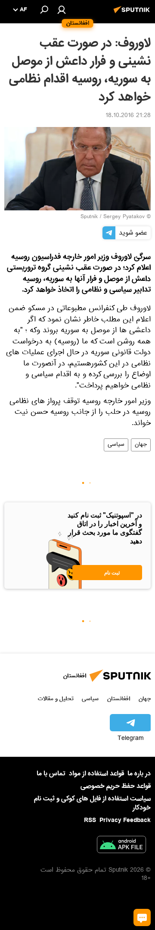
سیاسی (116, 445)
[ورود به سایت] (61, 9)
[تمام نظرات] (142, 917)
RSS (90, 820)
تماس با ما (51, 774)
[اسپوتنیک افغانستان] (133, 14)
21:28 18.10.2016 (128, 116)
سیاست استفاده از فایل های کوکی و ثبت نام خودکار (92, 803)
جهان (141, 445)
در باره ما (139, 774)
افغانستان (118, 699)
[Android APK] (121, 846)
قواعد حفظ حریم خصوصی (116, 786)
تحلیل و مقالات (56, 699)
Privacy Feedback (125, 820)
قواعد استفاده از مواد (96, 774)
